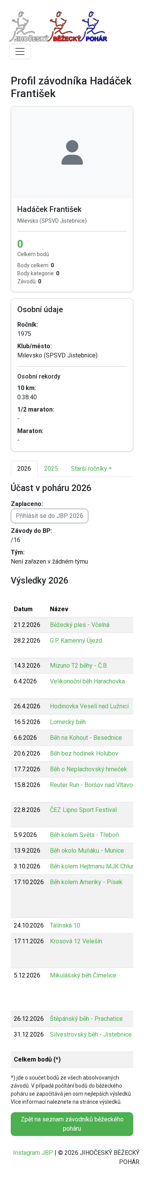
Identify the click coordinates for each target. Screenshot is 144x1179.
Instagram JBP (33, 1152)
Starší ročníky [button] (89, 468)
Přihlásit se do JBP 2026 (49, 515)
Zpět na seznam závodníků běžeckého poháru (72, 1124)
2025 (51, 468)
